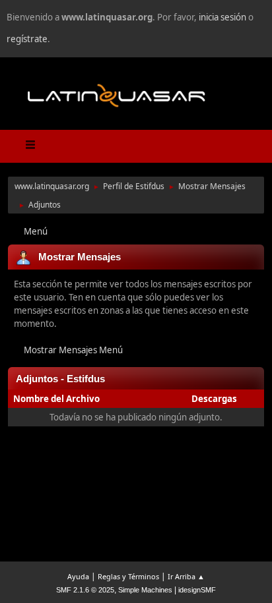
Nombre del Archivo (57, 399)
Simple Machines (145, 590)
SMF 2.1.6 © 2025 (85, 590)
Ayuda (78, 576)
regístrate (27, 39)
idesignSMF (197, 590)
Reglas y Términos (128, 576)
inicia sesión (222, 17)
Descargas (214, 399)
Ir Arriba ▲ (186, 576)
